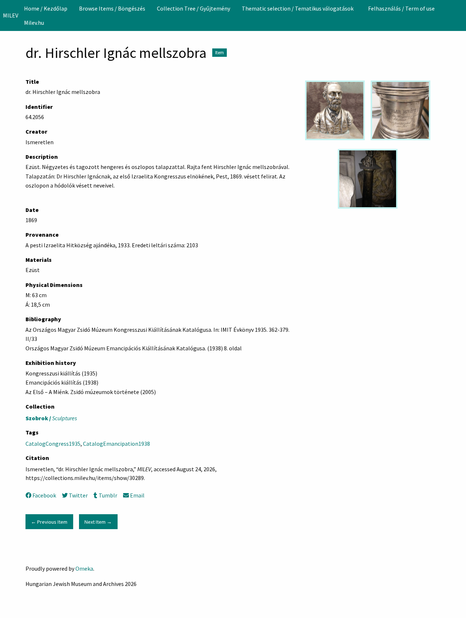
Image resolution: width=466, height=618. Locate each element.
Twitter (78, 495)
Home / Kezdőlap (45, 8)
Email (137, 495)
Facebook (44, 495)
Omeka (84, 568)
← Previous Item (49, 522)
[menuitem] (45, 8)
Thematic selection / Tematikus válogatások (298, 8)
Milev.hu (34, 22)
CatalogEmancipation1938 (116, 443)
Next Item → (98, 522)
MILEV (10, 15)
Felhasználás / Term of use (401, 8)
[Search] (460, 15)
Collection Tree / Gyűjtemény (193, 8)
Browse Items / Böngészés (112, 8)
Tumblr (108, 495)
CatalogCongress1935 (52, 443)
